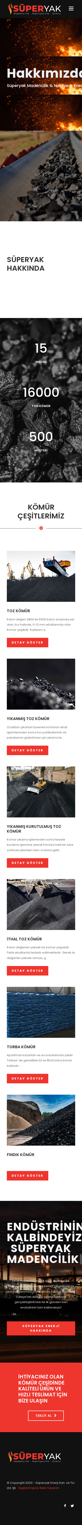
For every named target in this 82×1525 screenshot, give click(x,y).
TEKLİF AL (43, 1415)
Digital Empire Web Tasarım (38, 1488)
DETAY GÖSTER (28, 642)
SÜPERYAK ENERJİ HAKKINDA (41, 1328)
